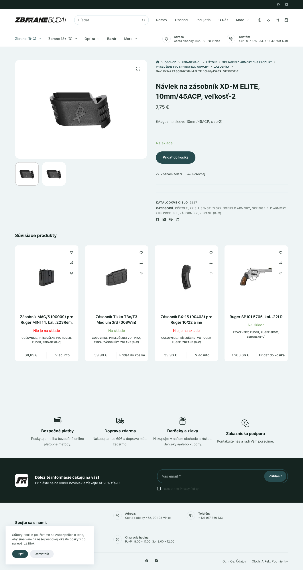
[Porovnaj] (277, 20)
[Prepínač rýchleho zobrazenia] (71, 273)
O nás (223, 20)
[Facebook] (278, 4)
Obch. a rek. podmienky (270, 561)
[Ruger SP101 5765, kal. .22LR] (256, 277)
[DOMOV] (157, 62)
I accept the (181, 488)
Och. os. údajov (234, 561)
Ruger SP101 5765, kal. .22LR (256, 317)
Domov (161, 20)
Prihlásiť (275, 476)
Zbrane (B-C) (25, 39)
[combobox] (107, 20)
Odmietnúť (42, 554)
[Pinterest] (171, 219)
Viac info (62, 355)
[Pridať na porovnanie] (71, 262)
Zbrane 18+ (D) (60, 39)
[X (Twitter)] (164, 219)
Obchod (181, 20)
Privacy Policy (189, 488)
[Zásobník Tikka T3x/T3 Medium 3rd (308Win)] (116, 277)
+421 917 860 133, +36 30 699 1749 (263, 41)
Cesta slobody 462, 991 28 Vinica (197, 41)
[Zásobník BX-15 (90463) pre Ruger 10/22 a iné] (186, 277)
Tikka (98, 342)
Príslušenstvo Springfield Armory (220, 208)
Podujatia (203, 20)
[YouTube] (286, 4)
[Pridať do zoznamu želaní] (71, 252)
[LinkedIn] (177, 219)
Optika (90, 39)
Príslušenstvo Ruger (55, 337)
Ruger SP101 (270, 332)
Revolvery (241, 332)
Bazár (111, 39)
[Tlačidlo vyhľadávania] (143, 20)
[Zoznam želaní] (268, 20)
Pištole (181, 208)
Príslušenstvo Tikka (124, 337)
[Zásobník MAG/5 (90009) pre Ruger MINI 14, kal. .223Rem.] (46, 277)
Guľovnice (29, 337)
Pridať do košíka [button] (132, 355)
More (240, 20)
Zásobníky (189, 213)
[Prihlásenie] (259, 20)
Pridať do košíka (176, 157)
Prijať (20, 554)
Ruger (36, 342)
